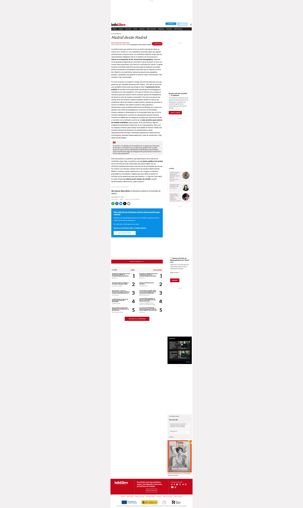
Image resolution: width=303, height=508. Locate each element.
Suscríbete (171, 23)
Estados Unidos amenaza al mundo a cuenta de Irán (174, 175)
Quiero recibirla (175, 112)
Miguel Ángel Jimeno (144, 295)
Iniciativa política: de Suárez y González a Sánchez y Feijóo (120, 283)
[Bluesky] (177, 484)
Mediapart (161, 29)
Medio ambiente (151, 29)
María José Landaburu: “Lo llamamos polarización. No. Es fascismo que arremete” (173, 345)
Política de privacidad (167, 496)
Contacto (123, 496)
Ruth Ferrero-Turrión (175, 200)
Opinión (121, 29)
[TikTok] (175, 487)
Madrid (121, 199)
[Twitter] (180, 484)
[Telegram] (183, 484)
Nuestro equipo (130, 496)
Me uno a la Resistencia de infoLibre (146, 283)
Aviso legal (158, 496)
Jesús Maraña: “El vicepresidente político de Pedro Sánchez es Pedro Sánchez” (173, 354)
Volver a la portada (137, 319)
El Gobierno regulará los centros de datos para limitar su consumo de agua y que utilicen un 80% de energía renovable (121, 275)
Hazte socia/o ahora (124, 233)
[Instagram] (185, 484)
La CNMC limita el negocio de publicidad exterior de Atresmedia (120, 300)
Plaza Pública (116, 34)
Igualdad (142, 29)
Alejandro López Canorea (174, 180)
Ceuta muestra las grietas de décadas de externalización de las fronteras (120, 309)
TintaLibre (169, 29)
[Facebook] (174, 484)
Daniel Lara (114, 278)
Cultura (135, 29)
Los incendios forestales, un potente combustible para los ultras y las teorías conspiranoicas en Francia (147, 300)
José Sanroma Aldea (117, 286)
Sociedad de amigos (150, 496)
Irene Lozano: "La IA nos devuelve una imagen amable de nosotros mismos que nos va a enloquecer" (121, 292)
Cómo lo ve (172, 338)
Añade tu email (174, 272)
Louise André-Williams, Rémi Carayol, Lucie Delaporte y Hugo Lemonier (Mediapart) (147, 303)
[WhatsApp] (172, 484)
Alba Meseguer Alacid (117, 312)
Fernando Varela (116, 303)
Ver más (171, 437)
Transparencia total (182, 26)
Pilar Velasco (173, 188)
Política (114, 29)
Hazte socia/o (151, 490)
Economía (128, 29)
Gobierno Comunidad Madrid (132, 199)
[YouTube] (172, 487)
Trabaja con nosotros (139, 496)
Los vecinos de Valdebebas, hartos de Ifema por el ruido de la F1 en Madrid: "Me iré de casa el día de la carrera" (147, 309)
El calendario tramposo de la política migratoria (174, 196)
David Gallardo (115, 295)
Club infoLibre (178, 29)
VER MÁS (188, 361)
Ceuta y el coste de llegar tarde (174, 185)
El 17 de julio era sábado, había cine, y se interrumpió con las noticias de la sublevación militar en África (147, 292)
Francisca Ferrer (143, 286)
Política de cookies (178, 496)
